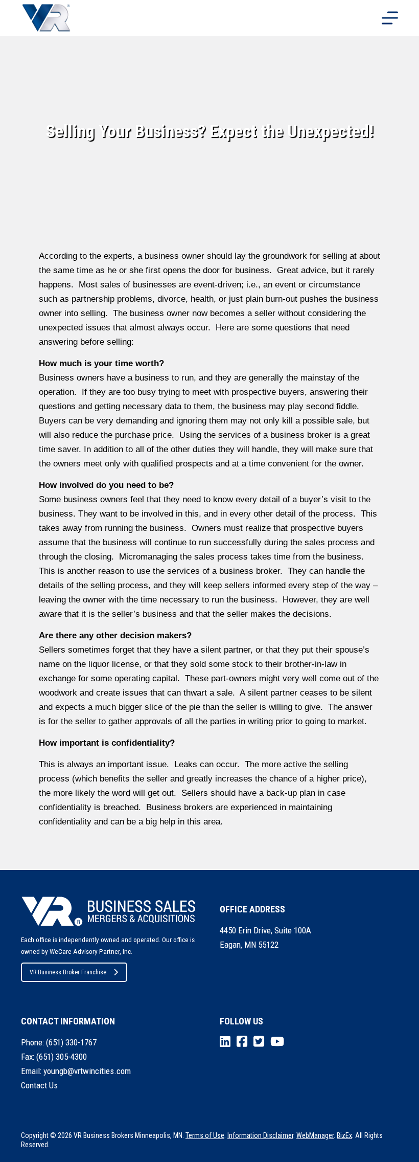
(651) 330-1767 (71, 1042)
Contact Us (39, 1085)
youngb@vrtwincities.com (87, 1071)
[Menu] (390, 18)
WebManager (315, 1135)
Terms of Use (204, 1135)
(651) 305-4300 (61, 1057)
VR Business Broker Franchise (68, 972)
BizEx (344, 1135)
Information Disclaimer (260, 1135)
